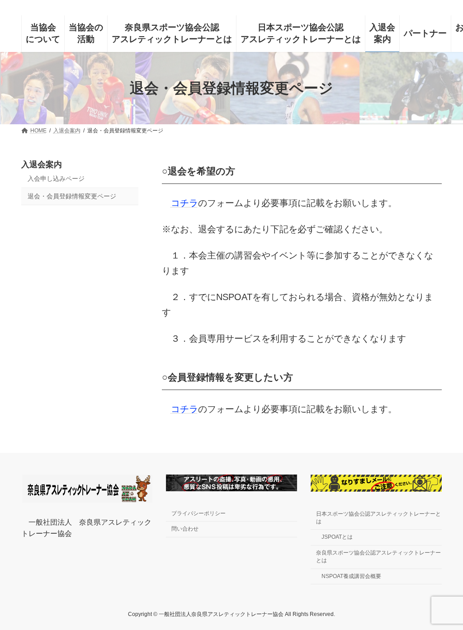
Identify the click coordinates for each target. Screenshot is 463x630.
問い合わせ (184, 529)
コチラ (184, 203)
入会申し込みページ (56, 178)
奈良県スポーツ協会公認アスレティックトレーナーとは (378, 557)
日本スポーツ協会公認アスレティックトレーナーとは (378, 518)
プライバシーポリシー (198, 513)
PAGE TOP (447, 575)
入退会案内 (41, 164)
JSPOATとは (337, 537)
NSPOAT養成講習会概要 (351, 576)
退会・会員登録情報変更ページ (72, 196)
